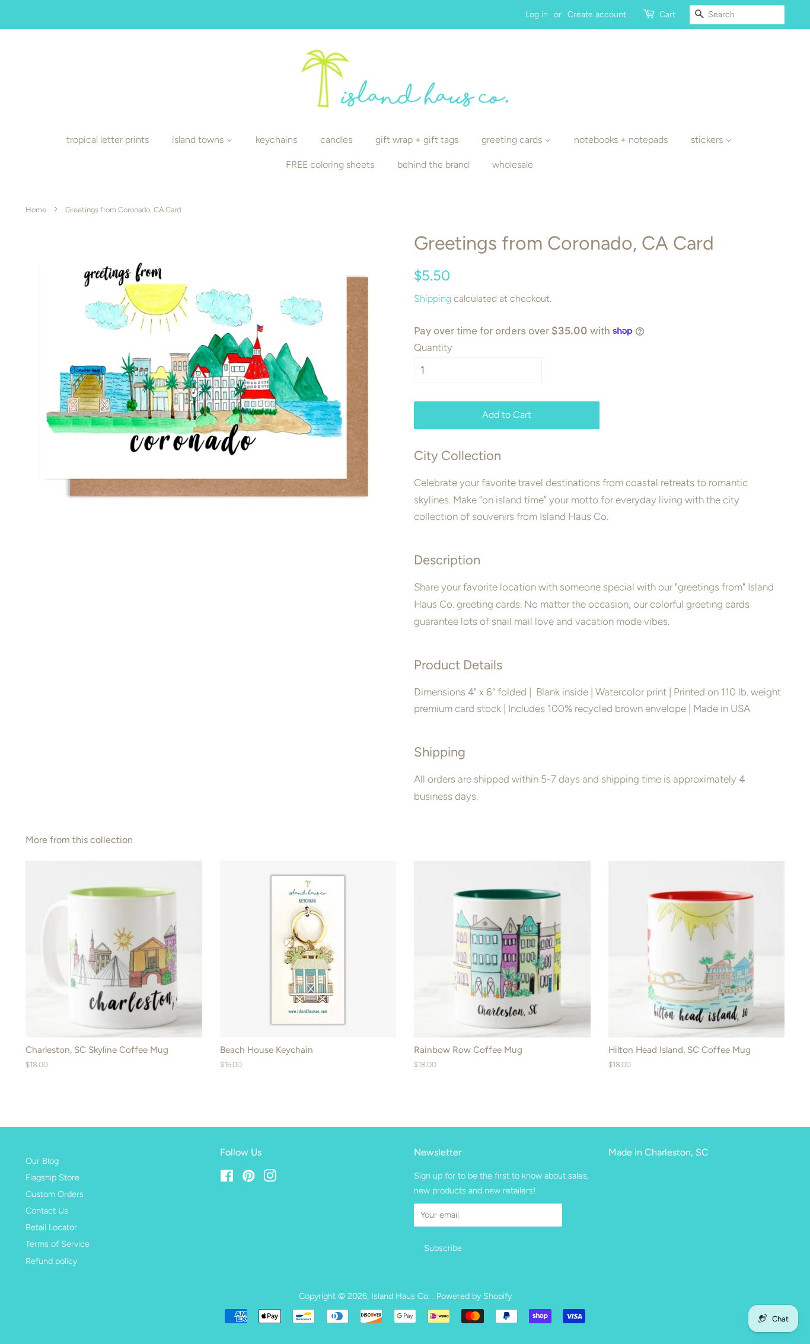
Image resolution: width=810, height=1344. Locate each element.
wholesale (512, 164)
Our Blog (42, 1160)
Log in (536, 14)
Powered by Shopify (474, 1296)
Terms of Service (57, 1243)
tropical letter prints (107, 139)
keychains (276, 139)
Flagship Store (52, 1177)
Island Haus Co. (401, 1296)
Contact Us (46, 1210)
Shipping (432, 298)
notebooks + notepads (621, 139)
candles (336, 139)
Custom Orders (54, 1194)
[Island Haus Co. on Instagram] (269, 1178)
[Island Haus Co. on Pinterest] (248, 1178)
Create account (596, 14)
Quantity (433, 347)
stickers (708, 139)
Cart (667, 14)
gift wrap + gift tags (416, 139)
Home (35, 209)
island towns (199, 139)
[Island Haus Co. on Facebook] (227, 1178)
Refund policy (51, 1261)
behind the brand (433, 164)
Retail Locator (51, 1227)
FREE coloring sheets (330, 164)
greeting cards (512, 139)
